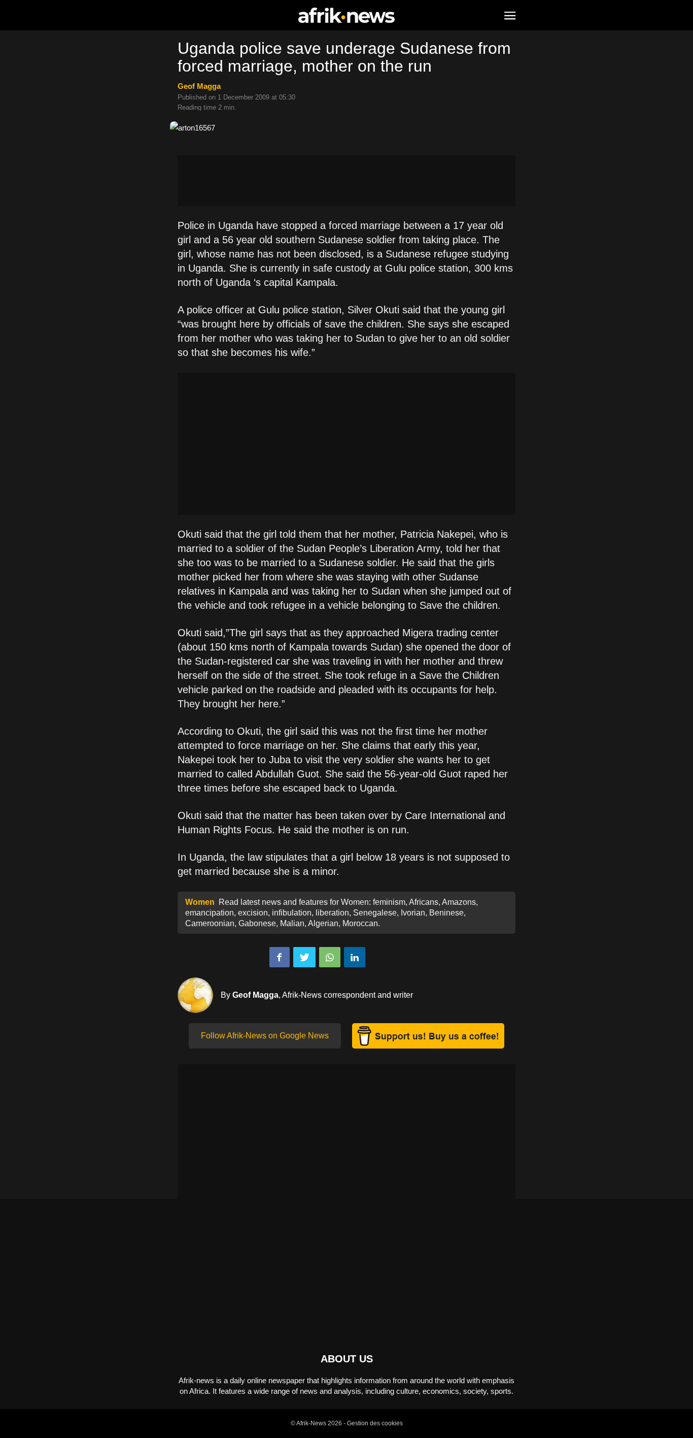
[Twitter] (304, 957)
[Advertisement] (346, 180)
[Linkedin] (354, 957)
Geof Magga (199, 86)
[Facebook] (279, 957)
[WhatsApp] (329, 957)
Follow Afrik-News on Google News (265, 1035)
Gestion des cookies (375, 1423)
